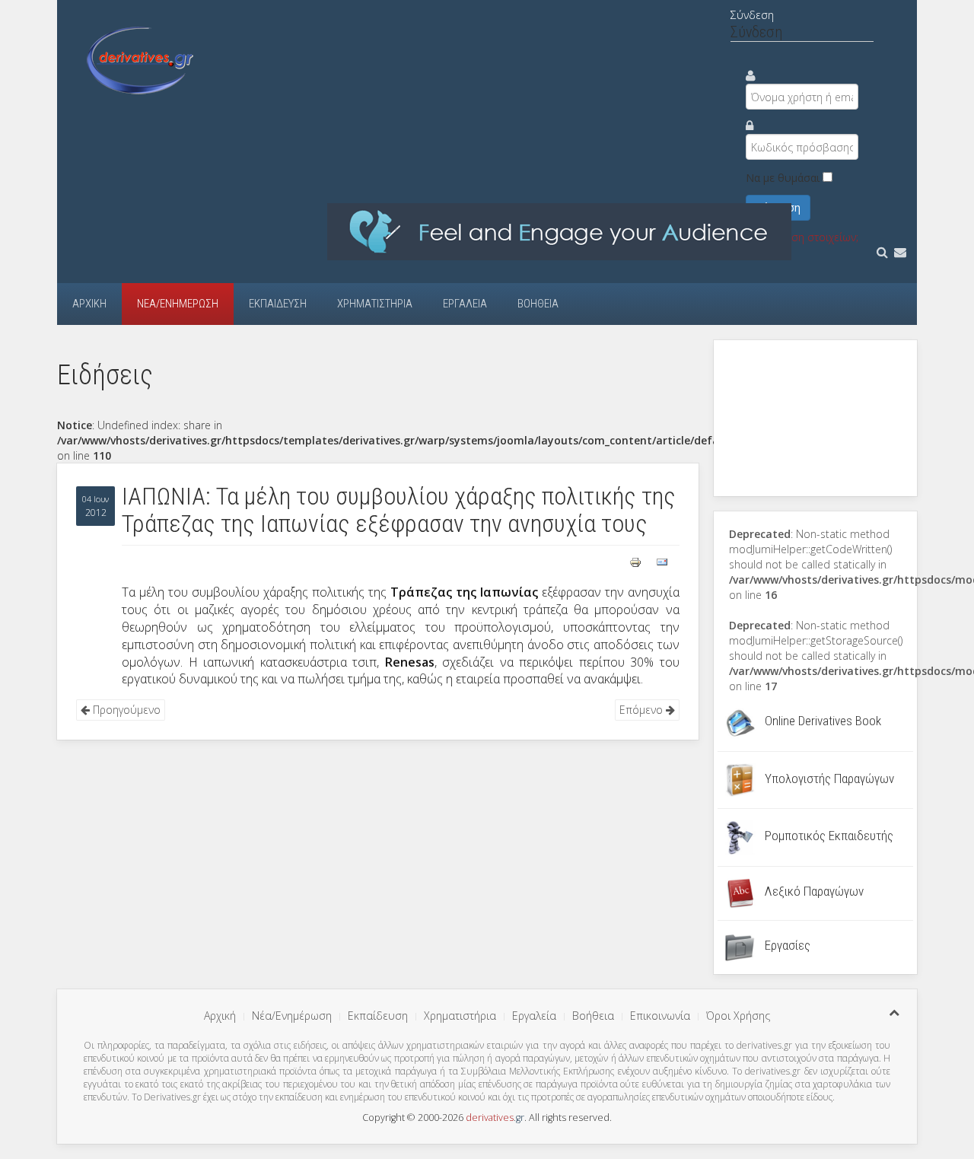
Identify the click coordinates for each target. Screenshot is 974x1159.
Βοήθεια (538, 303)
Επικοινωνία (660, 1015)
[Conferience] (559, 231)
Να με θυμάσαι (783, 177)
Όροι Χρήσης (738, 1015)
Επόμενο (642, 709)
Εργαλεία (465, 303)
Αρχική (89, 303)
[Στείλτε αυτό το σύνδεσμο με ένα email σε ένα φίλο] (662, 560)
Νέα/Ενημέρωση (177, 303)
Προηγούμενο (125, 709)
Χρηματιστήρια (374, 303)
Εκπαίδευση (278, 303)
